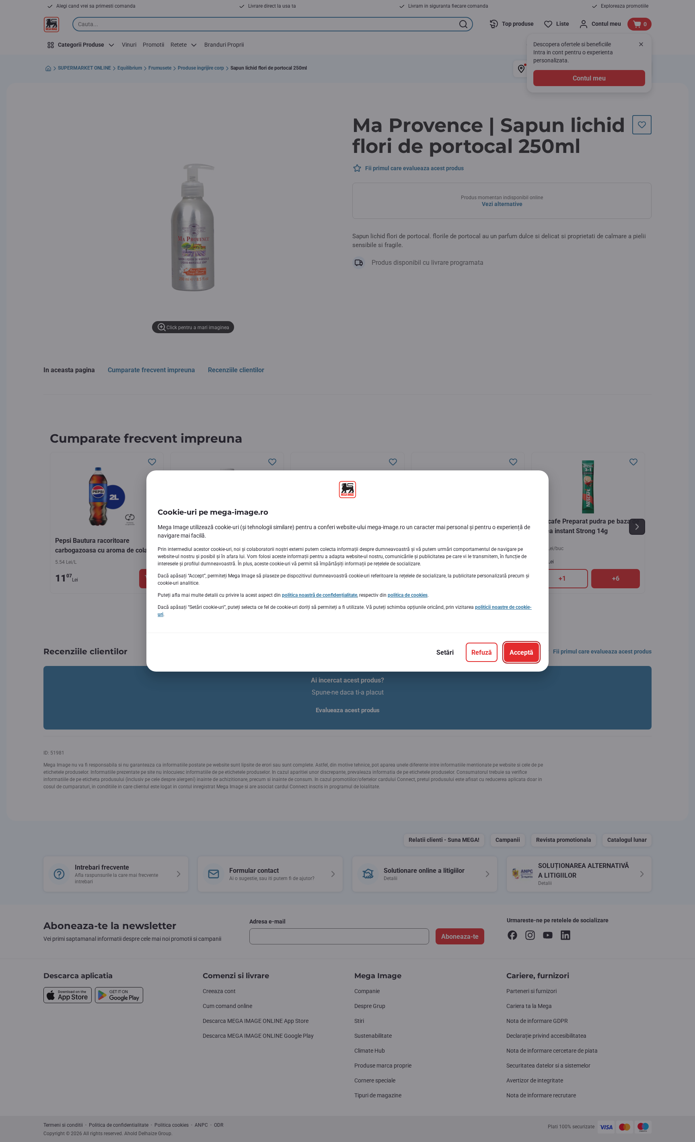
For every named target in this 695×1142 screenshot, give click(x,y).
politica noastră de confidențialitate (319, 595)
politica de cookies (408, 595)
